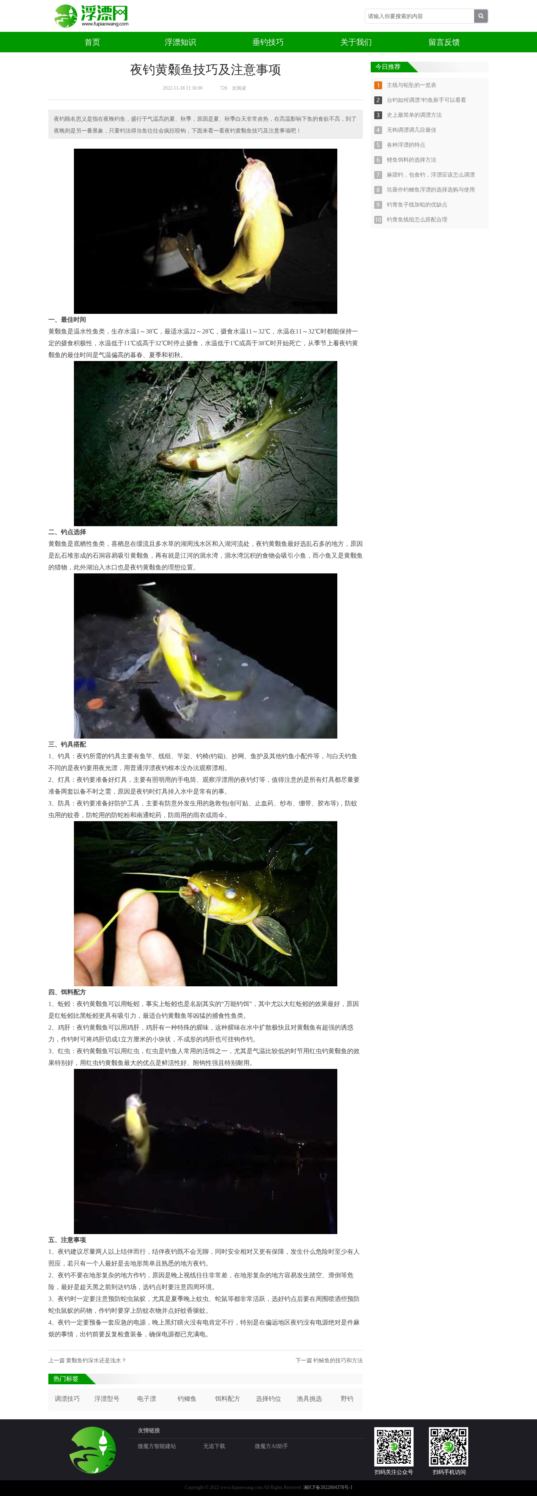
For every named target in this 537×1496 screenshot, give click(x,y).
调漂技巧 (67, 1398)
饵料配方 (227, 1398)
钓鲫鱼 (187, 1398)
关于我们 (356, 42)
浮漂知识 (180, 42)
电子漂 (146, 1398)
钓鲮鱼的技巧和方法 (338, 1360)
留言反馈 (444, 42)
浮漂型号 (107, 1398)
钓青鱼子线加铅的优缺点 (417, 205)
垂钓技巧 (268, 42)
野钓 (347, 1398)
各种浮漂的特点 (406, 145)
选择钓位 (268, 1398)
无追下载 (214, 1446)
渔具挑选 (309, 1398)
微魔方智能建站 (157, 1446)
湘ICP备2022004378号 (326, 1487)
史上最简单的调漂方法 (414, 115)
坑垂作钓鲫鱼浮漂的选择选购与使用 (431, 190)
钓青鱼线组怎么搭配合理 (417, 220)
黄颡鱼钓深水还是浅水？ (96, 1360)
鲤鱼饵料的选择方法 (411, 160)
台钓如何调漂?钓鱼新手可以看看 (426, 100)
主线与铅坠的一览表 (411, 85)
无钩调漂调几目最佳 (411, 130)
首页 (92, 42)
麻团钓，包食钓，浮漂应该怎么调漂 (431, 175)
